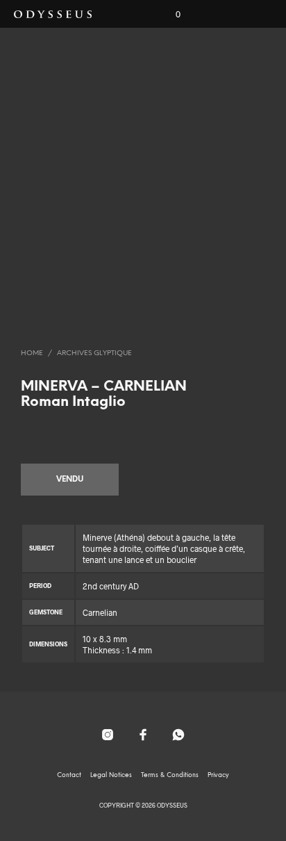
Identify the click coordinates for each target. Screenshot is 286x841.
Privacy (218, 775)
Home (32, 353)
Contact (69, 775)
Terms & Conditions (170, 775)
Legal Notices (111, 775)
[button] (168, 15)
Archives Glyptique (94, 353)
